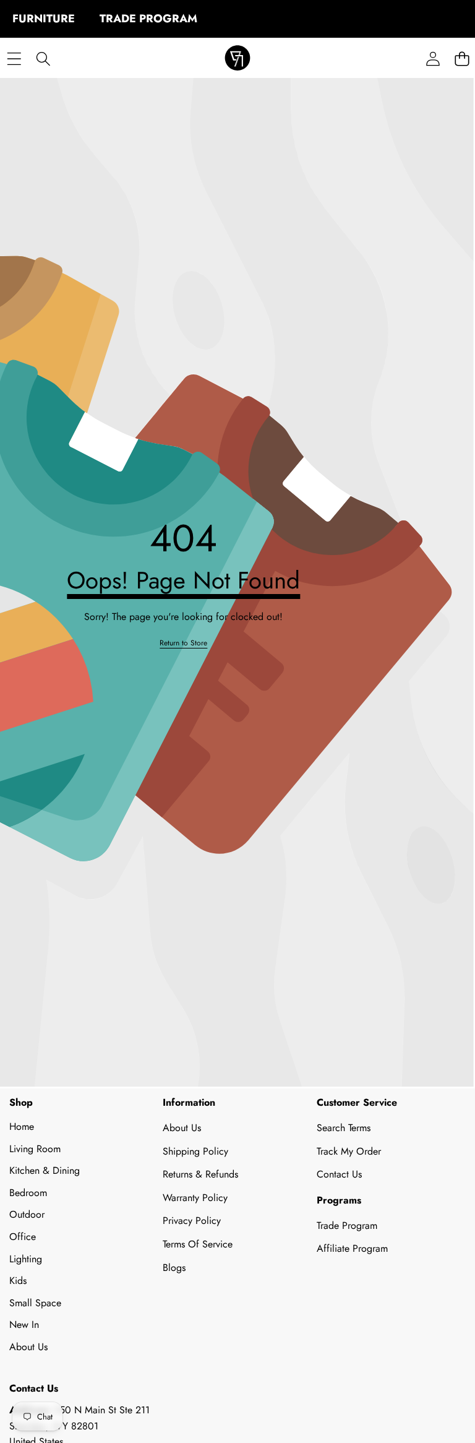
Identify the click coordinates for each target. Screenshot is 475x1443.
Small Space (35, 1303)
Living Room (35, 1149)
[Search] (43, 59)
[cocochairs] (237, 59)
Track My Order (349, 1151)
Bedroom (28, 1193)
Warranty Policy (195, 1198)
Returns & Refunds (200, 1174)
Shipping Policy (195, 1151)
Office (22, 1237)
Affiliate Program (352, 1248)
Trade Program (347, 1225)
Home (21, 1126)
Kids (18, 1280)
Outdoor (27, 1214)
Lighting (25, 1259)
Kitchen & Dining (44, 1170)
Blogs (174, 1267)
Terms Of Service (198, 1244)
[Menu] (14, 59)
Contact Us (339, 1174)
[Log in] (433, 59)
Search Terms (343, 1128)
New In (24, 1324)
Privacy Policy (192, 1220)
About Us (28, 1347)
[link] (183, 643)
